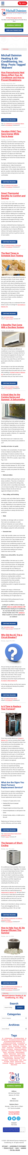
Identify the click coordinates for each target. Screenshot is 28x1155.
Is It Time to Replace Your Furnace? (11, 707)
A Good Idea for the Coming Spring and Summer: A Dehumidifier (13, 397)
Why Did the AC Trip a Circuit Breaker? (11, 636)
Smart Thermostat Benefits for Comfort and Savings (13, 195)
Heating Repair (12, 1053)
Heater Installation (20, 1052)
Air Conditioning (16, 123)
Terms (23, 1131)
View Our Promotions (14, 30)
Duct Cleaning (9, 1049)
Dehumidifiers (7, 627)
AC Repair (6, 918)
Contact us (22, 612)
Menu (2, 5)
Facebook (10, 1118)
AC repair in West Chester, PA (9, 680)
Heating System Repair (9, 833)
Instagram (18, 1118)
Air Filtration (21, 1044)
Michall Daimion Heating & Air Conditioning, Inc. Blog (14, 997)
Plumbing (11, 1063)
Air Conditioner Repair (8, 698)
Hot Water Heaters (13, 1060)
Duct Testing (6, 317)
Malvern (22, 123)
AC (4, 123)
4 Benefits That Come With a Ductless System (12, 326)
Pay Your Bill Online (14, 1114)
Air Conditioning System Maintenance (12, 986)
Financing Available (14, 1112)
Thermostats (18, 245)
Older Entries (5, 49)
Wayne (24, 1063)
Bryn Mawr (23, 1046)
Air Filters (15, 1044)
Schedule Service (14, 25)
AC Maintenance (9, 123)
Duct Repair (4, 1050)
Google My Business (14, 1118)
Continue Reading (9, 120)
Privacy (21, 1131)
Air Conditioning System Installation (17, 1039)
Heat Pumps (17, 1058)
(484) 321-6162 (22, 3)
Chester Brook (10, 1047)
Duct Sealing (12, 1050)
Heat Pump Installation (19, 1056)
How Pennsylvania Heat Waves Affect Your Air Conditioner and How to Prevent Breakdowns (12, 76)
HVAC (12, 185)
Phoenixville (5, 1063)
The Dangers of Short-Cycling (12, 844)
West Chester (14, 1064)
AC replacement (11, 918)
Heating (7, 836)
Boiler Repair (16, 1046)
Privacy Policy (10, 1130)
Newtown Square (19, 1061)
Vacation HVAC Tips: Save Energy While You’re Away (11, 134)
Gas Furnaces (11, 1052)
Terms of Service (15, 1130)
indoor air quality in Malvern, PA (16, 607)
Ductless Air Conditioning (9, 387)
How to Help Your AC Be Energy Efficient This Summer (13, 930)
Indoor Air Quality (9, 318)
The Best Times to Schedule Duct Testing (12, 254)
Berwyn (10, 1046)
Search (20, 1007)
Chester (4, 1047)
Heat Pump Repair (8, 1058)
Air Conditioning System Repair (13, 1042)
